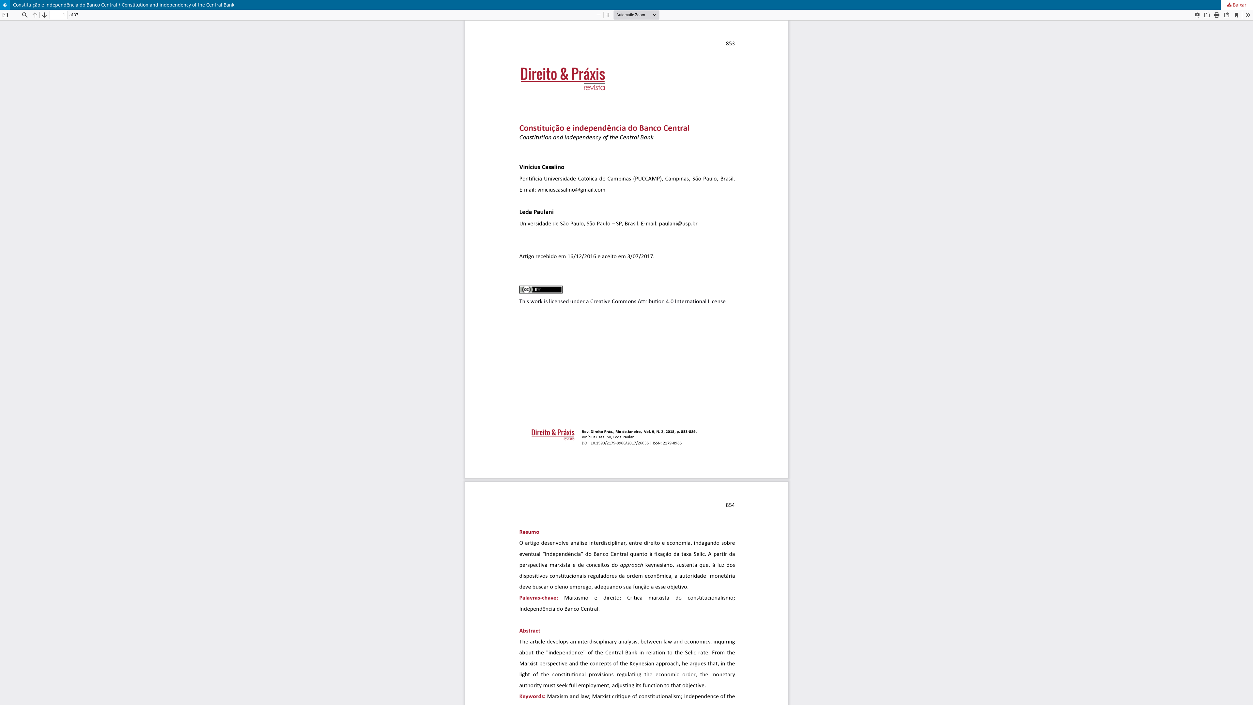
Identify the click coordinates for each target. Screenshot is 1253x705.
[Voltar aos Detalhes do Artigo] (5, 5)
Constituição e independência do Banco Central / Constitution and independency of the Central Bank (123, 5)
